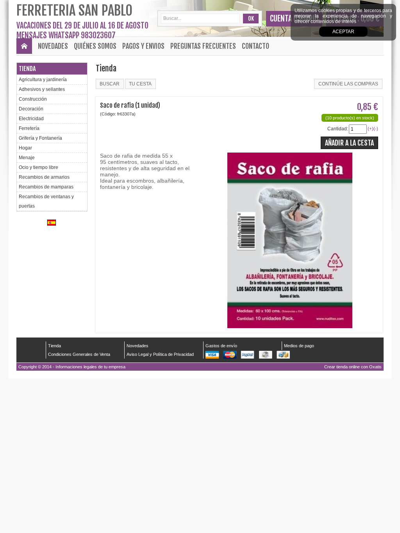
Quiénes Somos (95, 46)
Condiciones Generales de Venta (79, 354)
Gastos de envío (221, 345)
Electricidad (31, 118)
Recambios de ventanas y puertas (46, 201)
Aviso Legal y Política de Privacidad (160, 354)
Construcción (33, 99)
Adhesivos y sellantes (42, 89)
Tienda (27, 69)
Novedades (53, 46)
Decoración (31, 109)
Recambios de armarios (44, 177)
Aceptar (343, 31)
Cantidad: (337, 128)
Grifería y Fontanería (40, 138)
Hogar (25, 148)
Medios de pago (299, 345)
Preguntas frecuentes (203, 46)
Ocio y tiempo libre (38, 167)
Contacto (255, 46)
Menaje (27, 157)
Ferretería (29, 128)
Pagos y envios (143, 46)
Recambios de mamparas (46, 187)
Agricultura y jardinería (43, 79)
